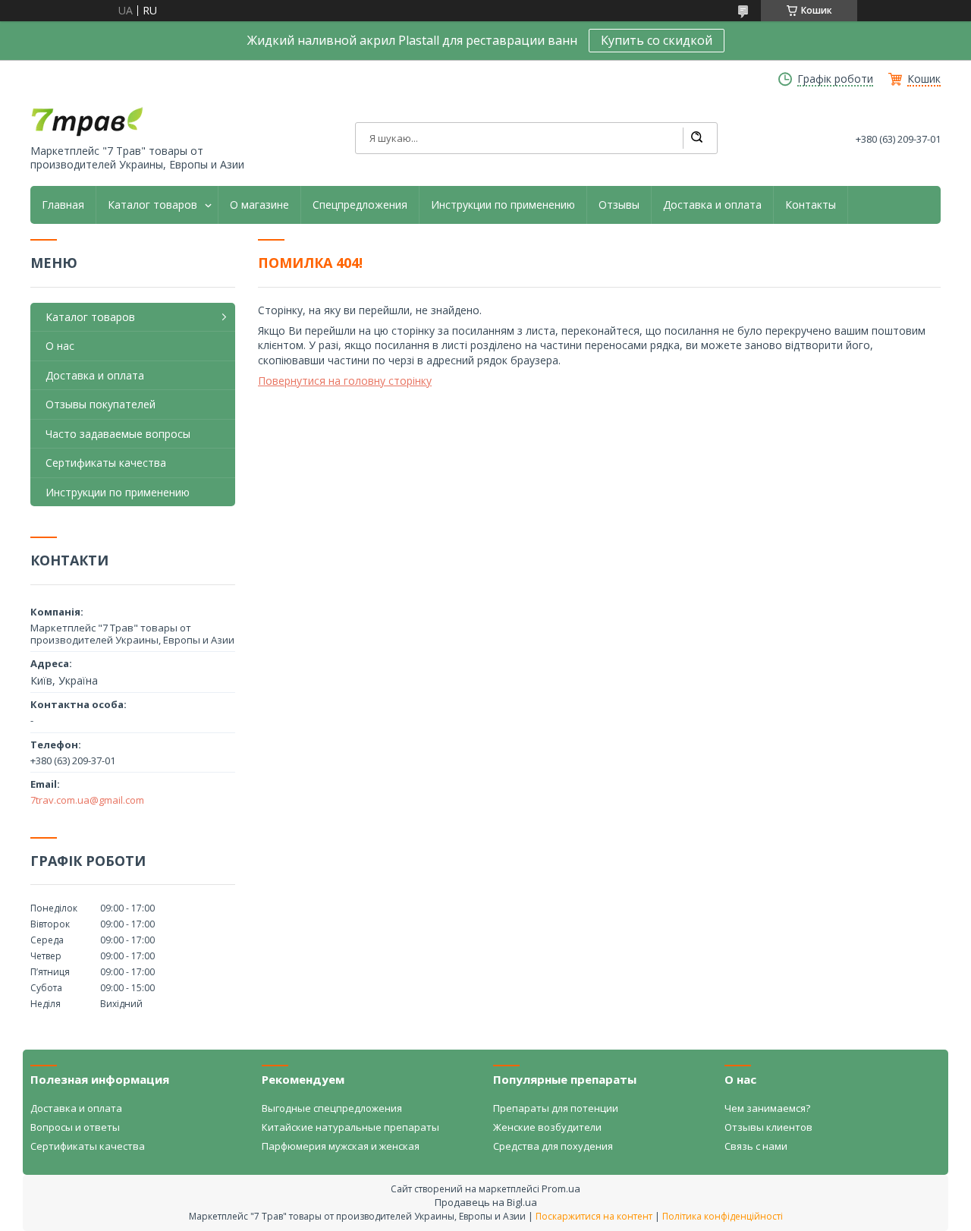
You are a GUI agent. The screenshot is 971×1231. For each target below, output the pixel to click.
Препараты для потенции (555, 1108)
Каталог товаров (152, 205)
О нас (60, 345)
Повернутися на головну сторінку (345, 380)
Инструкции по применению (503, 205)
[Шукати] (696, 138)
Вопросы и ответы (75, 1127)
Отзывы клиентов (768, 1127)
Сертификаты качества (106, 462)
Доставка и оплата (712, 205)
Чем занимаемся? (767, 1108)
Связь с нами (755, 1146)
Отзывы (619, 205)
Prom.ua (561, 1188)
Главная (63, 205)
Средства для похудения (553, 1146)
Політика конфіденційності (722, 1216)
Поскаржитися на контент (594, 1216)
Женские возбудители (547, 1127)
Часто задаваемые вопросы (118, 434)
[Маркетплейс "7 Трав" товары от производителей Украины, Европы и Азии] (87, 121)
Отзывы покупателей (101, 404)
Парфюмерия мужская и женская (341, 1146)
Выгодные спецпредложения (332, 1108)
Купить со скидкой (656, 40)
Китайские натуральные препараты (350, 1127)
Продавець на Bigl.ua (486, 1202)
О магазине (259, 205)
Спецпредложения (360, 205)
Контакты (810, 205)
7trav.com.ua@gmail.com (87, 800)
